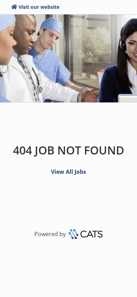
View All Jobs (68, 172)
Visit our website (39, 7)
